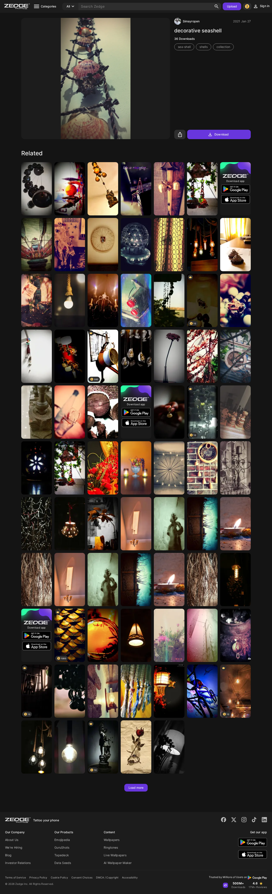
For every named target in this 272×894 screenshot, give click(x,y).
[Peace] (202, 468)
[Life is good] (136, 188)
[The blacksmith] (136, 747)
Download (221, 134)
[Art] (36, 356)
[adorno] (235, 468)
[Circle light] (136, 244)
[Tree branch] (36, 579)
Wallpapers (112, 840)
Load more (136, 787)
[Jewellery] (169, 412)
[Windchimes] (36, 188)
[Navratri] (69, 523)
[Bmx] (202, 691)
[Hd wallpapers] (202, 188)
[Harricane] (36, 468)
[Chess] (235, 412)
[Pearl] (235, 300)
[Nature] (235, 356)
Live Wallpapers (115, 855)
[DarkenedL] (103, 635)
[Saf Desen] (103, 691)
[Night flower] (103, 523)
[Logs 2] (103, 412)
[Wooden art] (36, 412)
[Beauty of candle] (235, 523)
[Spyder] (169, 468)
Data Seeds (62, 863)
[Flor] (169, 635)
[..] (103, 244)
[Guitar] (69, 356)
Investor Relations (18, 863)
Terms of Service (15, 877)
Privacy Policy (38, 877)
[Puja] (235, 635)
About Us (11, 840)
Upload (232, 6)
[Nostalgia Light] (235, 579)
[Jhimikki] (235, 244)
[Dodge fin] (136, 300)
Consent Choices (82, 877)
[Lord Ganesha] (103, 188)
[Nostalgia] (169, 244)
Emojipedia (62, 840)
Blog (8, 855)
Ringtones (111, 847)
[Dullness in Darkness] (169, 747)
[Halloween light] (103, 300)
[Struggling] (36, 523)
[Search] (216, 6)
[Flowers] (103, 468)
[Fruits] (136, 468)
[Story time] (69, 244)
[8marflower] (169, 356)
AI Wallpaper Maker (118, 863)
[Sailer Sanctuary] (36, 300)
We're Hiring (13, 847)
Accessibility (130, 877)
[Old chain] (169, 523)
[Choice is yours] (202, 523)
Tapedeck (61, 855)
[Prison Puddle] (202, 635)
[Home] (169, 300)
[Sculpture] (136, 356)
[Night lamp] (169, 691)
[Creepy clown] (36, 244)
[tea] (69, 412)
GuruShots (61, 847)
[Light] (202, 244)
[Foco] (69, 747)
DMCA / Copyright (107, 877)
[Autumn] (202, 356)
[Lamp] (69, 300)
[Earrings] (69, 691)
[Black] (36, 747)
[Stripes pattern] (136, 691)
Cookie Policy (59, 877)
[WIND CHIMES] (169, 188)
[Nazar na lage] (69, 188)
